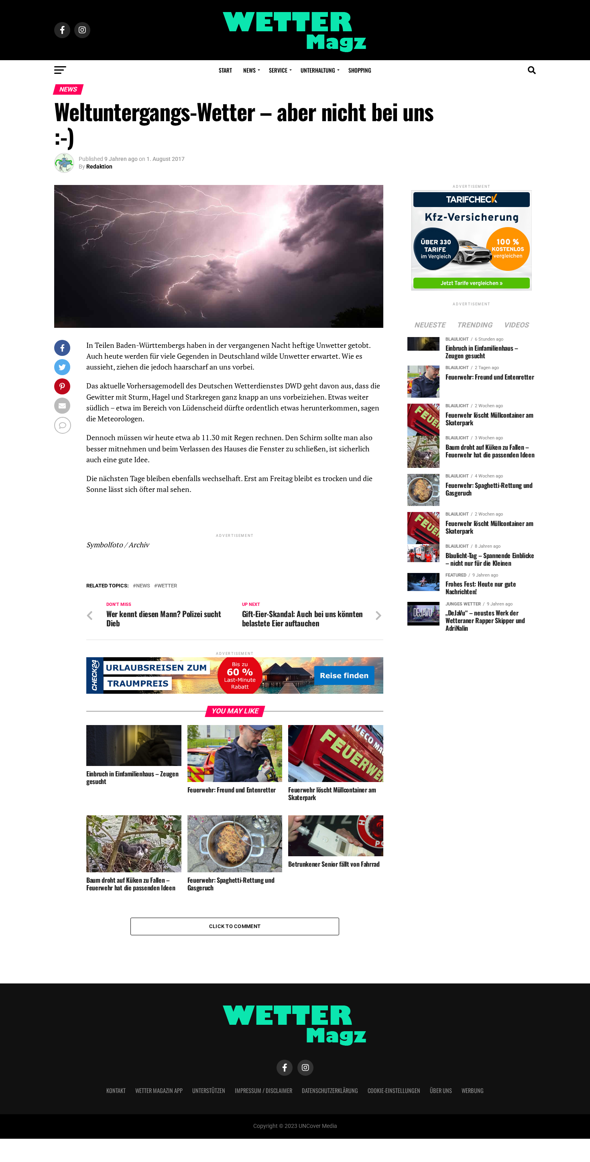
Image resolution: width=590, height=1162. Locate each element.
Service (278, 70)
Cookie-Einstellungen (394, 1090)
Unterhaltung (318, 70)
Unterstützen (208, 1090)
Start (225, 70)
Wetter (167, 586)
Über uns (441, 1090)
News (249, 70)
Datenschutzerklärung (330, 1090)
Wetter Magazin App (159, 1090)
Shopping (359, 70)
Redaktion (99, 166)
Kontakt (116, 1090)
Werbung (473, 1090)
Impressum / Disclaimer (263, 1090)
